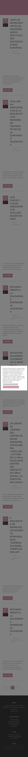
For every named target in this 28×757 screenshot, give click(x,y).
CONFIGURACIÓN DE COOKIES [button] (10, 384)
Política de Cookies (7, 381)
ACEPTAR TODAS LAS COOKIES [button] (11, 387)
